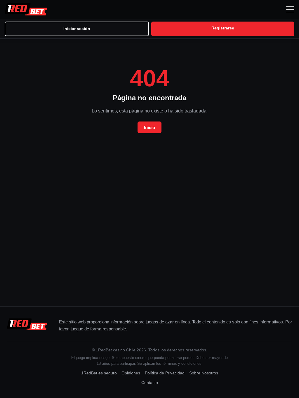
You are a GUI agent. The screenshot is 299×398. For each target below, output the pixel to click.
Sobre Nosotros (203, 373)
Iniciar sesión (76, 28)
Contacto (149, 383)
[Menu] (290, 9)
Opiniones (130, 373)
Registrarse (222, 28)
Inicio (149, 127)
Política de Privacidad (165, 373)
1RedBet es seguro (99, 373)
